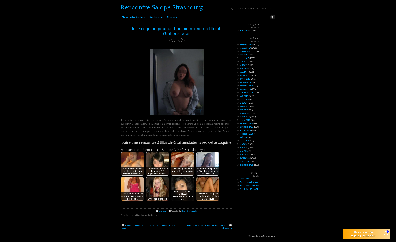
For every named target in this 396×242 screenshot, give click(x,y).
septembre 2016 (246, 93)
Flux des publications (249, 182)
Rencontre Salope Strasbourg (162, 7)
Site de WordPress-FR (249, 189)
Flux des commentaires (249, 186)
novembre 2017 (246, 45)
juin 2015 (244, 144)
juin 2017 (244, 62)
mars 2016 (244, 113)
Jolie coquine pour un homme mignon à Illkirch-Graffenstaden (177, 31)
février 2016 (245, 117)
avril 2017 (244, 69)
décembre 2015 (246, 123)
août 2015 (244, 137)
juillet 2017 (244, 58)
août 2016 (244, 96)
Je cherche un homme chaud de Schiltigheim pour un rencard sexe (149, 226)
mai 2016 (244, 106)
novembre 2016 (246, 86)
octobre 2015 (245, 130)
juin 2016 (244, 103)
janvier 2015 (245, 161)
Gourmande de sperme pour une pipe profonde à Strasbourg (209, 226)
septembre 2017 (246, 51)
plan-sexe (163, 211)
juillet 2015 (244, 141)
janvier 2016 (245, 120)
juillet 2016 (244, 99)
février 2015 (245, 158)
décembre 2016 (246, 82)
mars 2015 (244, 154)
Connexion (244, 179)
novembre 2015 (246, 127)
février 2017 (245, 75)
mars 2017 (244, 72)
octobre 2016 (245, 89)
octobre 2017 (245, 48)
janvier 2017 (245, 79)
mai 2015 (244, 148)
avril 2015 (244, 151)
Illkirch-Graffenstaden (189, 211)
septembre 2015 (246, 134)
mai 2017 (244, 65)
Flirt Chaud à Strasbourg (134, 17)
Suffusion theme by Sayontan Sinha (261, 236)
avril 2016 (244, 110)
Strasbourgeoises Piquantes (163, 17)
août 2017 (244, 55)
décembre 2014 (246, 165)
